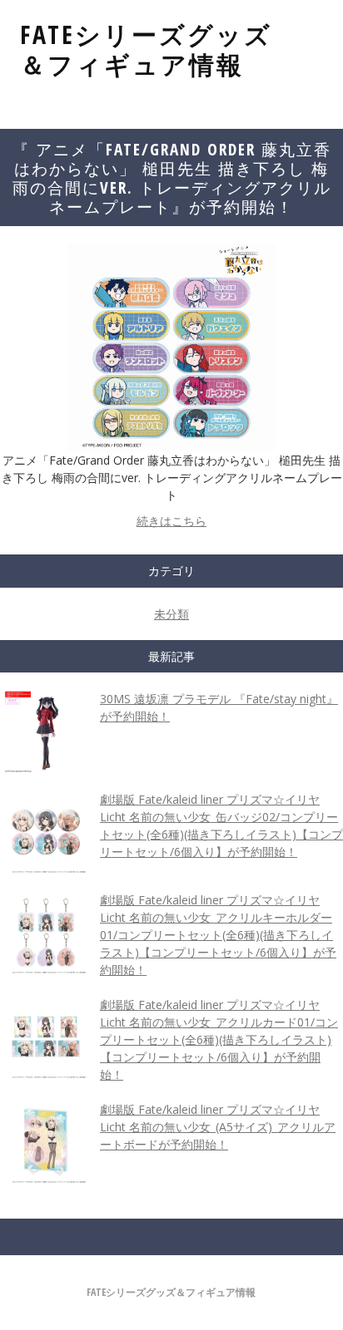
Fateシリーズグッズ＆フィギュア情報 (146, 49)
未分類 (171, 614)
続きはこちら (171, 521)
